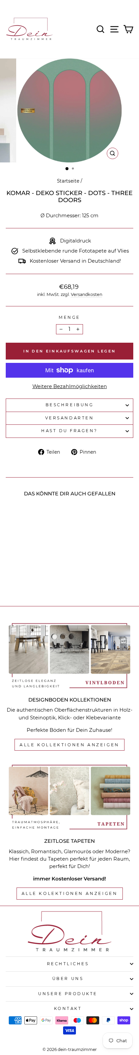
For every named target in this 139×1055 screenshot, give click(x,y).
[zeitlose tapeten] (69, 797)
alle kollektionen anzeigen (69, 744)
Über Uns (67, 978)
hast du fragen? (69, 430)
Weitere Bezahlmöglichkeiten (69, 386)
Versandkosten (86, 294)
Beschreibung (69, 405)
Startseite (68, 181)
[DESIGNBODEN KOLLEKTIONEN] (69, 655)
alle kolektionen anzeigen (70, 893)
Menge (69, 317)
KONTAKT (68, 1008)
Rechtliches (68, 964)
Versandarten (69, 418)
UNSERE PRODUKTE (68, 993)
